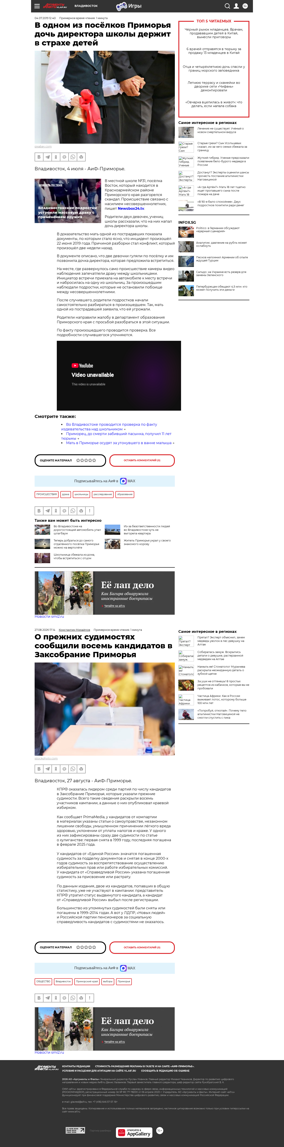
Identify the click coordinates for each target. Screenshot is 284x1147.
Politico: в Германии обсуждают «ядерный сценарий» (218, 230)
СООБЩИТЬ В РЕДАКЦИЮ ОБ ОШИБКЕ (165, 1070)
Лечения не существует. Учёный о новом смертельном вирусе (220, 130)
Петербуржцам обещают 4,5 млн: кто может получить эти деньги (221, 288)
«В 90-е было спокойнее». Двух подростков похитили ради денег (220, 203)
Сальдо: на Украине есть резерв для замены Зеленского (221, 274)
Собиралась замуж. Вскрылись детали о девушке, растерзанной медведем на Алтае (220, 655)
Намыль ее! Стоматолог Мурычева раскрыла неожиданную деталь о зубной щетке (221, 670)
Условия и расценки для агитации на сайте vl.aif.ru (99, 1070)
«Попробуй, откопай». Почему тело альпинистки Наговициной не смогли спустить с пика (222, 714)
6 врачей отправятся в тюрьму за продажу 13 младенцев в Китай (214, 51)
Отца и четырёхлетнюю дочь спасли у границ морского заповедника (214, 69)
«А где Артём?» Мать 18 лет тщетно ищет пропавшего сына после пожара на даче (221, 190)
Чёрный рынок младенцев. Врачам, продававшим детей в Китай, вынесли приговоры (214, 33)
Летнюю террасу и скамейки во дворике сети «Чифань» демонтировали (214, 86)
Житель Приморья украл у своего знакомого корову (147, 542)
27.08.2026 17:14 (45, 629)
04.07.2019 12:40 (45, 18)
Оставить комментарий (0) (142, 460)
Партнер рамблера (100, 1130)
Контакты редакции (76, 1066)
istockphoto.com (46, 758)
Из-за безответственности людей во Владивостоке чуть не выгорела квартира (147, 530)
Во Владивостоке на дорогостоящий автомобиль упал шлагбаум (77, 530)
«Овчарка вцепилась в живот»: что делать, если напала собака (213, 104)
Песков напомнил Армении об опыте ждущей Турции (222, 259)
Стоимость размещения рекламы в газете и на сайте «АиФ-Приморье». (144, 1066)
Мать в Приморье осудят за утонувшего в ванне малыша (119, 443)
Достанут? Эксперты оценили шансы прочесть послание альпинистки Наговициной (223, 176)
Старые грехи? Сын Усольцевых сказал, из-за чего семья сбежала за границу (222, 146)
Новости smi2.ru (49, 616)
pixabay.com (43, 146)
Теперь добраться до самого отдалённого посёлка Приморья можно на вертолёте (76, 544)
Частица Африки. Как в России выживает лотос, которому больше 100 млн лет (221, 699)
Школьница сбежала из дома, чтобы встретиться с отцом (74, 556)
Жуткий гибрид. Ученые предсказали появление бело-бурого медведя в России (223, 161)
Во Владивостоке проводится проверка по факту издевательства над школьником (109, 426)
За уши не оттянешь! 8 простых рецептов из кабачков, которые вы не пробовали (223, 685)
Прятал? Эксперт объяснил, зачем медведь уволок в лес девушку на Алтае (221, 641)
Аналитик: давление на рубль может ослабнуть (221, 244)
